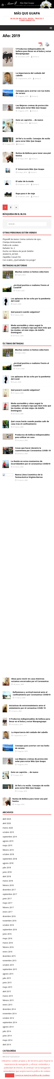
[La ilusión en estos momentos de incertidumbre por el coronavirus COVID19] (6, 466)
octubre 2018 (8, 854)
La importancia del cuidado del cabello (30, 74)
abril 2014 (7, 1044)
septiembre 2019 (10, 836)
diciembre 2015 (9, 956)
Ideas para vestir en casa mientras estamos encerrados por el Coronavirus (30, 679)
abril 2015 (7, 991)
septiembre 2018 (10, 859)
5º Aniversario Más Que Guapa (30, 169)
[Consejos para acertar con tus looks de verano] (8, 749)
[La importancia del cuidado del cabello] (6, 737)
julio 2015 (7, 978)
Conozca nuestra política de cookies (32, 1075)
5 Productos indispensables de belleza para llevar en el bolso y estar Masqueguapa (33, 51)
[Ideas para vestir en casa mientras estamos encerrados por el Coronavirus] (6, 684)
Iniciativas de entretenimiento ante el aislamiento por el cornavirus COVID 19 (27, 706)
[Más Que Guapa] (27, 6)
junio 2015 (7, 982)
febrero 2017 (8, 907)
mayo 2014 (7, 1040)
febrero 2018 (8, 885)
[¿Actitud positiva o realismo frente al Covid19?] (7, 290)
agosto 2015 (8, 973)
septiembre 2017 (10, 894)
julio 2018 (7, 867)
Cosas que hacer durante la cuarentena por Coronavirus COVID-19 (33, 449)
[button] (50, 28)
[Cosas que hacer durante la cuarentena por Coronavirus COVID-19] (8, 452)
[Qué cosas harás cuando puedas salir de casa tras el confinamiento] (6, 426)
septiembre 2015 (10, 969)
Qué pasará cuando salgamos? (25, 312)
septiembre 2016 (10, 929)
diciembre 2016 (9, 916)
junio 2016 (7, 934)
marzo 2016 (8, 942)
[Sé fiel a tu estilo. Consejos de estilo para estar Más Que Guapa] (8, 787)
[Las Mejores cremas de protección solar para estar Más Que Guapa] (8, 763)
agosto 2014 (8, 1026)
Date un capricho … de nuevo (29, 120)
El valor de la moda (25, 181)
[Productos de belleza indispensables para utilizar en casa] (8, 438)
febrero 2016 (8, 947)
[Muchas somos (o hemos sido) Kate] (8, 277)
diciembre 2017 (9, 889)
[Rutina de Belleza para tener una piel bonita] (6, 804)
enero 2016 (7, 951)
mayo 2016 (7, 938)
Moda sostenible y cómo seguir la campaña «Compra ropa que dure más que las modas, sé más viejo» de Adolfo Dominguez (31, 329)
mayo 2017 (7, 903)
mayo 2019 (7, 845)
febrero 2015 (8, 1000)
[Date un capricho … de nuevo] (6, 777)
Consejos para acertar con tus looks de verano (33, 92)
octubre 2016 (8, 925)
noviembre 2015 (9, 960)
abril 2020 (7, 823)
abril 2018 (7, 876)
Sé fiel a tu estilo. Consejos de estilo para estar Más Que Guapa (33, 139)
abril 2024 (7, 819)
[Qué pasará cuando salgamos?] (6, 317)
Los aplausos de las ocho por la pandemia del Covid (30, 299)
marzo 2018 (8, 880)
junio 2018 (7, 872)
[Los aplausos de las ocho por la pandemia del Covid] (6, 304)
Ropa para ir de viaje (25, 193)
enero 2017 (7, 911)
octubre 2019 (8, 832)
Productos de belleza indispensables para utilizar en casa (32, 435)
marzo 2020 (8, 828)
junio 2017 (7, 898)
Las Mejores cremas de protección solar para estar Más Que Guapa (32, 106)
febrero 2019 (8, 850)
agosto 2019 (8, 841)
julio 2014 (7, 1031)
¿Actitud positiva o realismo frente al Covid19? (31, 286)
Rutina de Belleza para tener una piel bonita (33, 154)
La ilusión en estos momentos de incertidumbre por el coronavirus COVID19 (30, 462)
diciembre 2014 (9, 1009)
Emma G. (36, 57)
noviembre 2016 (9, 920)
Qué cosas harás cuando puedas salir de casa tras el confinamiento (30, 422)
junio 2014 (7, 1035)
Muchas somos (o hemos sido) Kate (32, 272)
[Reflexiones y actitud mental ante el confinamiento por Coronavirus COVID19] (7, 697)
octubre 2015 (8, 965)
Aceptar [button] (10, 1075)
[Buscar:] (27, 224)
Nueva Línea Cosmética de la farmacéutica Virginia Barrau (29, 475)
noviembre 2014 (9, 1013)
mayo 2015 (7, 987)
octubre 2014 (8, 1018)
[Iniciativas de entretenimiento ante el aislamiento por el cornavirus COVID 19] (5, 711)
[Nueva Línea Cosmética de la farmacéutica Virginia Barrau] (8, 670)
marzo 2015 (8, 996)
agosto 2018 (8, 863)
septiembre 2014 (10, 1022)
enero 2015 (7, 1004)
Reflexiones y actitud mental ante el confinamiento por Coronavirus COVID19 (31, 693)
